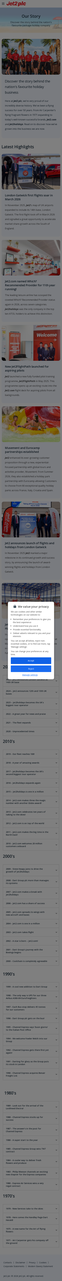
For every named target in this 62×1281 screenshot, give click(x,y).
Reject (31, 668)
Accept (31, 660)
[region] (31, 640)
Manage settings (30, 674)
